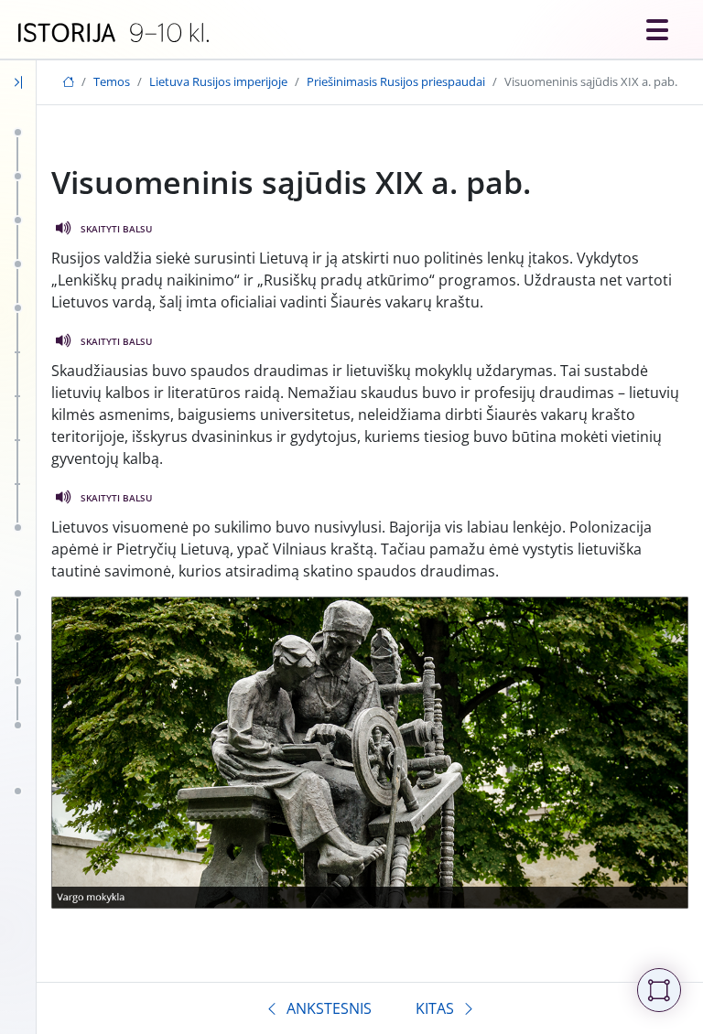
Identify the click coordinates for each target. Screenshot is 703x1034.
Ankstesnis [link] (329, 1008)
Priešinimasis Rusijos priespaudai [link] (396, 81)
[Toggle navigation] (657, 29)
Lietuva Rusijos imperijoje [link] (218, 81)
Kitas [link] (435, 1008)
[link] (113, 33)
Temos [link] (111, 81)
